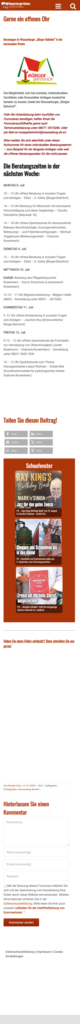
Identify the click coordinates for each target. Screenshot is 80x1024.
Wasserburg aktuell (28, 789)
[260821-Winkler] (39, 569)
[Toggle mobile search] (73, 6)
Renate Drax (14, 785)
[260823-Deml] (38, 521)
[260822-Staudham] (38, 473)
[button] (16, 434)
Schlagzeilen (10, 789)
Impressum (44, 952)
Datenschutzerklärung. (18, 903)
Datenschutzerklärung (20, 952)
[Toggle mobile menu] (58, 6)
